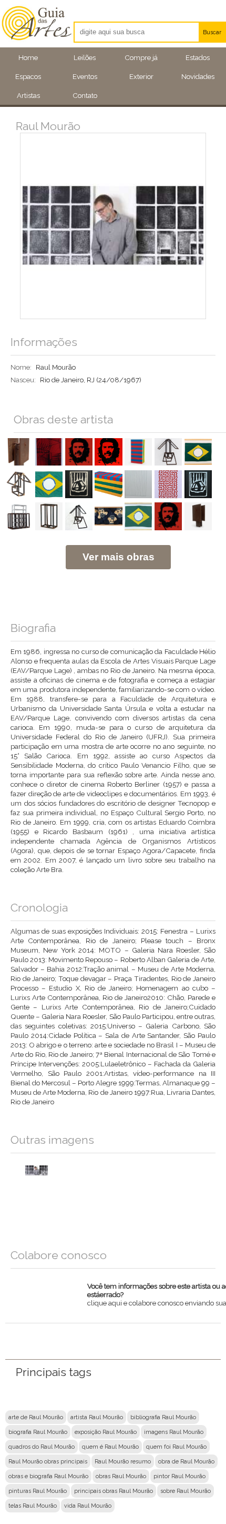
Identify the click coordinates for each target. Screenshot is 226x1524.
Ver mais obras (119, 556)
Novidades (197, 76)
